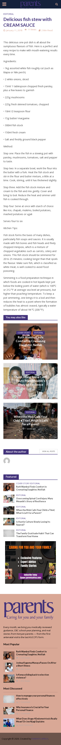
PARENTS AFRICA (40, 738)
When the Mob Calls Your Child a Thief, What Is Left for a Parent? (30, 420)
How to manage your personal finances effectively (35, 697)
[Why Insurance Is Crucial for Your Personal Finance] (8, 710)
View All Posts (48, 451)
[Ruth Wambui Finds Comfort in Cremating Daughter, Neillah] (8, 486)
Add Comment (26, 725)
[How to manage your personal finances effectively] (8, 699)
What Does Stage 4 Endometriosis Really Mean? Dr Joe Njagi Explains (36, 720)
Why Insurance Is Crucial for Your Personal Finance (32, 708)
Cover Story (24, 333)
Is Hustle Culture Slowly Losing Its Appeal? (33, 523)
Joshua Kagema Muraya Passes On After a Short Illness (36, 664)
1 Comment (24, 702)
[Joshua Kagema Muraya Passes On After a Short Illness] (9, 667)
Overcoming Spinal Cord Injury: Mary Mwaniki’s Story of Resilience (30, 380)
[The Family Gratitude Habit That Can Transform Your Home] (8, 533)
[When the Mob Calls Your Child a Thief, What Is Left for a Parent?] (8, 510)
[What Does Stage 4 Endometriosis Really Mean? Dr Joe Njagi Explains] (8, 722)
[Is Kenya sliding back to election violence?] (8, 678)
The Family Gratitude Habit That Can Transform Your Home (35, 535)
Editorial (8, 14)
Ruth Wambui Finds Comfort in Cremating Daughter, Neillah (30, 341)
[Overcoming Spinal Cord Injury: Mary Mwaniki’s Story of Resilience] (8, 498)
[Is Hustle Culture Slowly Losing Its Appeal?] (8, 521)
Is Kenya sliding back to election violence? (32, 676)
